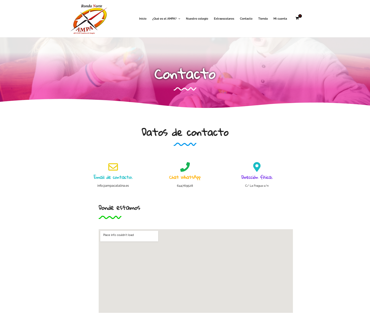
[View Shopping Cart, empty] (297, 19)
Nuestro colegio (197, 18)
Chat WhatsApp (185, 177)
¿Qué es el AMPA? (164, 18)
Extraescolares (224, 18)
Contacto (246, 18)
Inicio (142, 18)
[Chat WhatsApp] (185, 167)
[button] (178, 18)
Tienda (263, 18)
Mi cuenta (280, 18)
